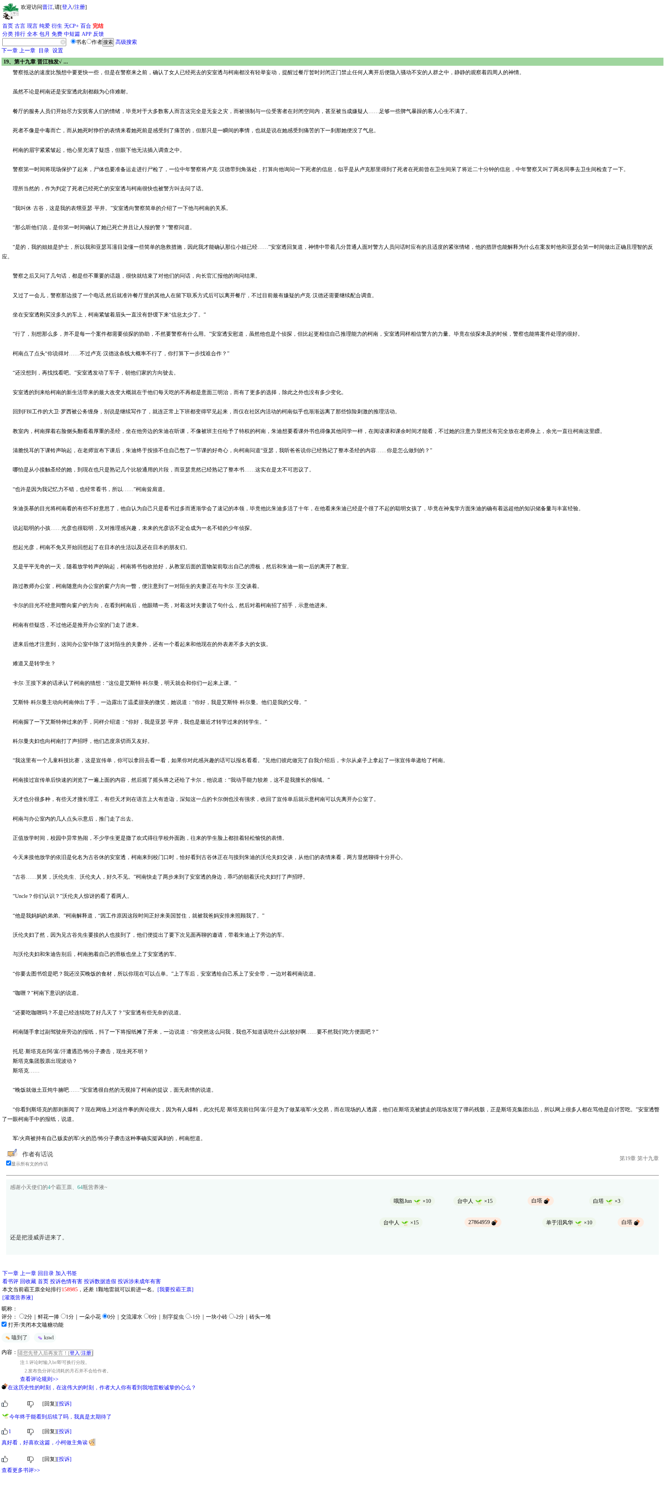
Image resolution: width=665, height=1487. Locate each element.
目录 (43, 50)
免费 (57, 34)
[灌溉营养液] (17, 1298)
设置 (57, 50)
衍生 (57, 26)
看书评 (10, 1281)
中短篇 (72, 34)
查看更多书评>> (21, 1470)
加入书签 (66, 1273)
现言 (32, 26)
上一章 (27, 50)
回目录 (46, 1273)
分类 (7, 34)
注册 (79, 7)
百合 (85, 26)
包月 (44, 34)
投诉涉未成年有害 (139, 1281)
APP (87, 34)
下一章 (10, 50)
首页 (7, 26)
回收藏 (28, 1281)
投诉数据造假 (100, 1281)
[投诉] (64, 1404)
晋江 (47, 7)
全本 (32, 34)
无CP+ (71, 26)
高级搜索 (126, 42)
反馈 (98, 34)
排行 (20, 34)
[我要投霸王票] (175, 1289)
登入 (67, 7)
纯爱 (44, 26)
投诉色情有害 (66, 1281)
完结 (98, 26)
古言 (20, 26)
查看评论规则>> (39, 1379)
